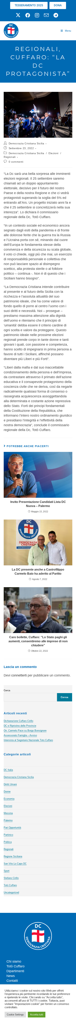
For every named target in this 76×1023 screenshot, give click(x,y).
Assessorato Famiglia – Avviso (20, 735)
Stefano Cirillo (11, 878)
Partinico (8, 834)
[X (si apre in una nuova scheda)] (19, 15)
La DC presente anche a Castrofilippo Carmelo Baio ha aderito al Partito (38, 571)
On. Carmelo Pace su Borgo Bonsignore (25, 730)
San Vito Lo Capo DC (15, 863)
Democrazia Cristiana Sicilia (26, 143)
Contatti (12, 981)
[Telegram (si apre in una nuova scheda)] (56, 15)
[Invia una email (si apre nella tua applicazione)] (46, 15)
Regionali (9, 156)
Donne (7, 791)
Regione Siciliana (13, 856)
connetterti (19, 675)
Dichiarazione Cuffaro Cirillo (18, 721)
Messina (8, 813)
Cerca (7, 690)
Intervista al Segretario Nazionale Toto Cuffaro (28, 740)
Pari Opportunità (12, 827)
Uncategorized (11, 892)
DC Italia (8, 769)
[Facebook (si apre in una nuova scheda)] (27, 15)
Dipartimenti (15, 971)
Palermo (8, 820)
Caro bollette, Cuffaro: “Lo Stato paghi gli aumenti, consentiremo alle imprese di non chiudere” (38, 641)
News (10, 976)
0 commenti (16, 161)
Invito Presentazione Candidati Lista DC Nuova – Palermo (38, 504)
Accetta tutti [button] (36, 1014)
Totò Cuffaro (10, 885)
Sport (6, 870)
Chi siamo (13, 961)
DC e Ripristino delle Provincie (20, 725)
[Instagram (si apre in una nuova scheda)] (37, 15)
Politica (8, 842)
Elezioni (53, 153)
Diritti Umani (10, 784)
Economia (9, 798)
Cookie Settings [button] (15, 1014)
